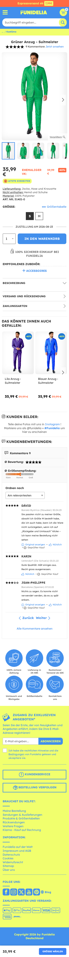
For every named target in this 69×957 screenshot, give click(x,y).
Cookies (8, 858)
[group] (8, 150)
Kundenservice (37, 774)
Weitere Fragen (13, 826)
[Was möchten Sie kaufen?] (5, 12)
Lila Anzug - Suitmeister (13, 380)
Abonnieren (51, 741)
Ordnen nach (14, 488)
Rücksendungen (14, 822)
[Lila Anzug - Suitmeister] (18, 352)
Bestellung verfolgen (37, 787)
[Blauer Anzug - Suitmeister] (51, 352)
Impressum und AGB (17, 850)
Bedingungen (16, 754)
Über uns (9, 870)
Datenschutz (11, 854)
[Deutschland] (6, 892)
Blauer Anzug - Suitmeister (48, 380)
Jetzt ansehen (54, 46)
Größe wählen (52, 951)
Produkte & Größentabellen (21, 818)
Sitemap (8, 866)
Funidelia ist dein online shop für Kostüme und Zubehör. (34, 12)
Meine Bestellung (14, 811)
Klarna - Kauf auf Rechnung (22, 830)
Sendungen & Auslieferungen (22, 814)
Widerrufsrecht (13, 862)
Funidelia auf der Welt (18, 847)
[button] (63, 100)
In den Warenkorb (42, 239)
